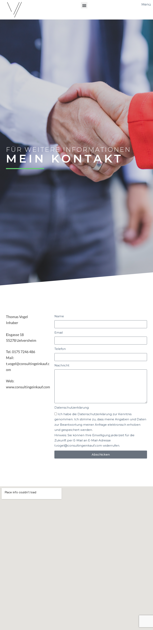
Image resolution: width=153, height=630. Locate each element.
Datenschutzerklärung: (71, 407)
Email (58, 332)
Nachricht (61, 365)
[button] (84, 5)
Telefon (60, 349)
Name (59, 316)
